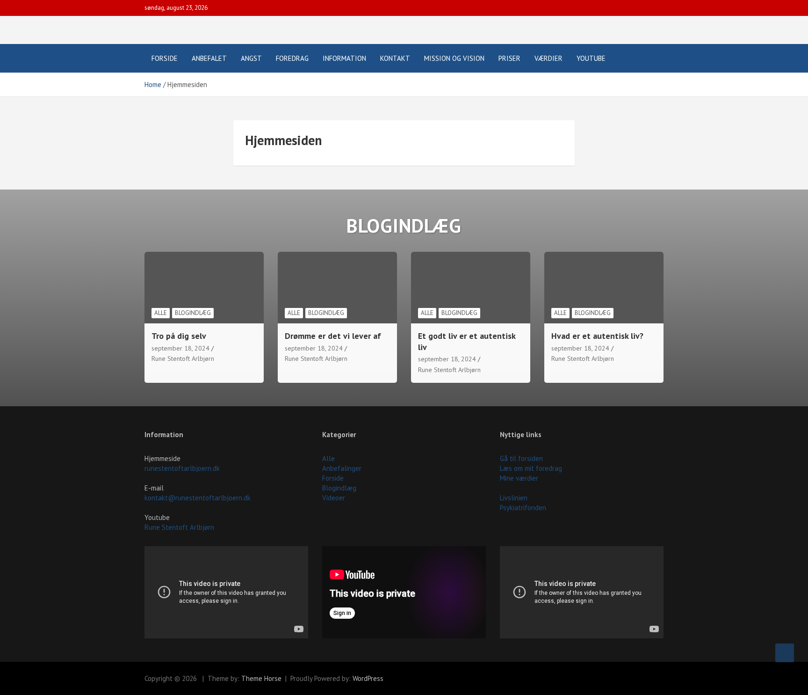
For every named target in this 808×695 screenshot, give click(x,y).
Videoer (333, 497)
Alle (160, 313)
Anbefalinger (341, 468)
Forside (165, 58)
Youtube (591, 58)
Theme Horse (261, 678)
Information (344, 58)
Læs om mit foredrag (531, 468)
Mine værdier (519, 478)
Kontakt (395, 58)
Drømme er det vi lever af (333, 335)
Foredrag (292, 58)
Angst (251, 58)
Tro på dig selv (179, 335)
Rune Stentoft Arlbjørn (183, 358)
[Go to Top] (784, 653)
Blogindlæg (193, 313)
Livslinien (513, 497)
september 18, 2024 (180, 348)
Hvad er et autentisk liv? (597, 335)
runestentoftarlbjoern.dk (182, 468)
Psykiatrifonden (523, 507)
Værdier (548, 58)
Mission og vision (454, 58)
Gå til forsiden (521, 458)
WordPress (368, 678)
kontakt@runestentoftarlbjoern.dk (197, 497)
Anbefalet (209, 58)
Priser (509, 58)
